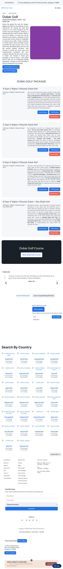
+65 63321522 (11, 541)
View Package (51, 564)
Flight (19, 465)
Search (51, 8)
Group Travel (21, 473)
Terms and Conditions (24, 531)
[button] (31, 43)
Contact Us (7, 468)
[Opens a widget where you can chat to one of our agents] (56, 566)
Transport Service (23, 478)
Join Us (6, 473)
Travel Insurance (22, 480)
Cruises (20, 463)
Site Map (41, 531)
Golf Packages (22, 470)
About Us (6, 463)
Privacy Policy (34, 531)
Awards (6, 465)
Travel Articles (7, 478)
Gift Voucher (21, 468)
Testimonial (7, 475)
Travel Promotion (22, 483)
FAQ (5, 470)
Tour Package (22, 475)
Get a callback (22, 540)
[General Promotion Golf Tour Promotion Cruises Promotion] (31, 505)
